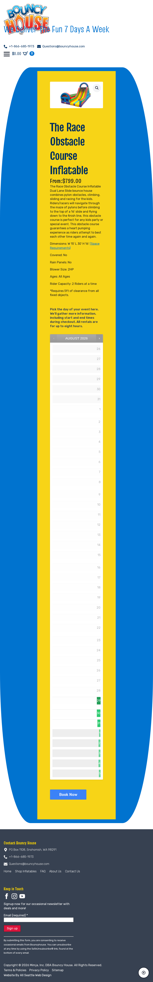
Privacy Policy (39, 970)
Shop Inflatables (26, 871)
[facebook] (6, 896)
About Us (55, 871)
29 (99, 700)
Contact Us (72, 871)
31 (98, 723)
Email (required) (16, 915)
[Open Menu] (7, 54)
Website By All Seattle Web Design (27, 975)
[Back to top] (143, 972)
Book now (68, 794)
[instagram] (14, 896)
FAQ (43, 871)
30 (98, 713)
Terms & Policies (15, 970)
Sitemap (57, 970)
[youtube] (22, 896)
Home (7, 871)
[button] (97, 88)
